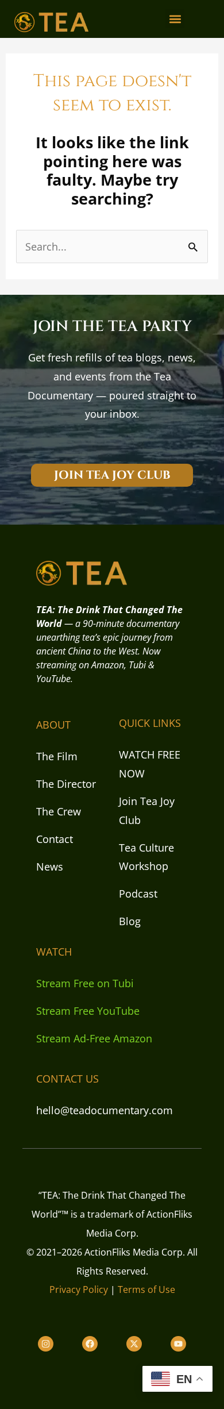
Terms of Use (146, 1289)
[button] (174, 18)
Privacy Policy (78, 1289)
